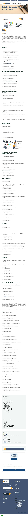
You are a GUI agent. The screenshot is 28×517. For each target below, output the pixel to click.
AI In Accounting (5, 499)
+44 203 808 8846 (19, 503)
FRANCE (16, 484)
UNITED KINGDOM (17, 481)
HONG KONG (17, 492)
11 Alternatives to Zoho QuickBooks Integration (8, 426)
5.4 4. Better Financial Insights (7, 406)
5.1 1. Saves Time (5, 403)
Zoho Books (6, 296)
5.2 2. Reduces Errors (6, 404)
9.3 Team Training (6, 422)
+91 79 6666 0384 (19, 505)
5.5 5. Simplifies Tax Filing (6, 407)
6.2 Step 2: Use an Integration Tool (7, 410)
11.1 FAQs (4, 427)
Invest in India (5, 498)
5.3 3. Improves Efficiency (6, 405)
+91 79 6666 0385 (19, 506)
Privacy (22, 512)
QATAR (16, 485)
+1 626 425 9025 (19, 502)
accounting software (9, 63)
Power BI (4, 502)
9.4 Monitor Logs (5, 423)
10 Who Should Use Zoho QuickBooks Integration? (8, 425)
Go (11, 488)
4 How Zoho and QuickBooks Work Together (8, 401)
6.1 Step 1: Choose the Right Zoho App (8, 409)
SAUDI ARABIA (17, 488)
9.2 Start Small (5, 421)
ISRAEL (16, 489)
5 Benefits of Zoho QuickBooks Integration (7, 402)
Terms (19, 512)
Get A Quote (16, 0)
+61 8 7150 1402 (19, 504)
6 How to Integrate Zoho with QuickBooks (7, 408)
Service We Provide (5, 503)
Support (25, 512)
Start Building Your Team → (14, 469)
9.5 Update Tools (5, 424)
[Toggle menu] (2, 5)
